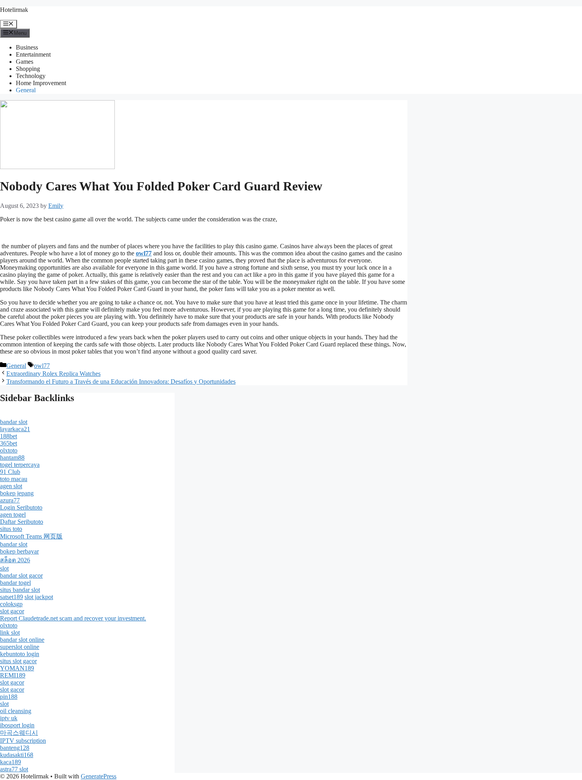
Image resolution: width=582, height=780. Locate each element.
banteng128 (14, 747)
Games (24, 61)
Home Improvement (41, 83)
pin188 (8, 696)
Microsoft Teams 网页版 (31, 536)
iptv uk (8, 718)
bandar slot (13, 422)
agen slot (11, 486)
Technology (31, 75)
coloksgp (11, 604)
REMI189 (12, 675)
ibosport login (17, 725)
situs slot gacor (18, 661)
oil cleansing (15, 711)
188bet (8, 436)
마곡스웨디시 (19, 732)
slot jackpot (39, 597)
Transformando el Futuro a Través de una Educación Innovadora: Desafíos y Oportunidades (121, 381)
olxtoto (8, 450)
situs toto (11, 528)
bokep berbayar (19, 551)
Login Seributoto (21, 507)
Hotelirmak (14, 9)
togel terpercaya (20, 464)
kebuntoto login (19, 654)
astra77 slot (14, 769)
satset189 (11, 597)
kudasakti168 (16, 754)
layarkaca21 (15, 429)
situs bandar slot (20, 589)
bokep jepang (17, 493)
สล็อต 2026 (15, 560)
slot (4, 568)
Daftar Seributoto (21, 521)
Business (27, 47)
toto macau (13, 479)
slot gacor (12, 611)
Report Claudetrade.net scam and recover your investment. (73, 618)
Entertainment (33, 54)
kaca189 (10, 762)
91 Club (10, 471)
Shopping (28, 68)
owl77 (42, 365)
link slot (10, 632)
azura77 (10, 500)
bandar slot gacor (21, 575)
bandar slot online (22, 639)
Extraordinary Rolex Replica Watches (53, 373)
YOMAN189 (17, 668)
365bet (8, 443)
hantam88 (12, 457)
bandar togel (15, 582)
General (26, 90)
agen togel (13, 514)
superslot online (19, 646)
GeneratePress (98, 776)
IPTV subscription (23, 740)
